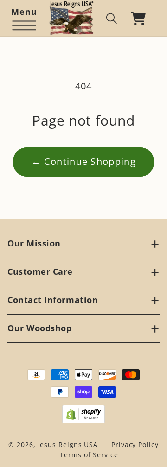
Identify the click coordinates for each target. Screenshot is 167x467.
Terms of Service (89, 454)
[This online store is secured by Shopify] (83, 414)
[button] (24, 18)
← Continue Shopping (83, 161)
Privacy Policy (135, 444)
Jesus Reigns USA (68, 444)
